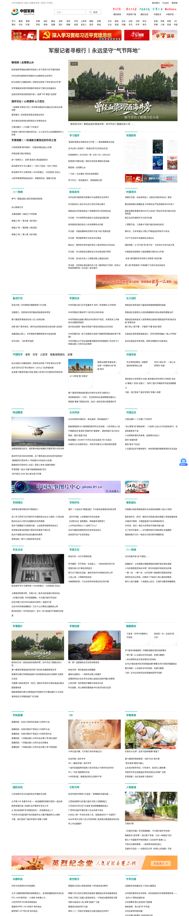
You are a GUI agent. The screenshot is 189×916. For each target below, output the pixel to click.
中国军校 (131, 384)
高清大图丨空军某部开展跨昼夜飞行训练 (28, 334)
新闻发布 (74, 192)
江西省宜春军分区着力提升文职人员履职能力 (87, 910)
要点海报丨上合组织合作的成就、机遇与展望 (144, 750)
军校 (38, 24)
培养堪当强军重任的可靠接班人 (25, 577)
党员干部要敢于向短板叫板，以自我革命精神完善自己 (34, 593)
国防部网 (117, 14)
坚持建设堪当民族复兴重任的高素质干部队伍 (30, 598)
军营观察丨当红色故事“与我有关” (139, 856)
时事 (28, 24)
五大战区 (131, 298)
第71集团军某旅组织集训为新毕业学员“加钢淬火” (89, 422)
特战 (99, 24)
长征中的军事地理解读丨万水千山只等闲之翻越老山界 (34, 674)
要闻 (21, 21)
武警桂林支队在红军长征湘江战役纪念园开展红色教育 (91, 746)
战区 (45, 21)
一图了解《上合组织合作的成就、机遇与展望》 (145, 736)
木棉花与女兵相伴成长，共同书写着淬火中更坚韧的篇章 (92, 507)
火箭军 (84, 21)
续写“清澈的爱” (131, 503)
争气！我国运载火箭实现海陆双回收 (26, 228)
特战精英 (18, 446)
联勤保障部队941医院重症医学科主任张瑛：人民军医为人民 (94, 489)
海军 (68, 21)
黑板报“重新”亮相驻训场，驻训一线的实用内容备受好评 (92, 431)
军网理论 (18, 541)
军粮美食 (131, 795)
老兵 (144, 24)
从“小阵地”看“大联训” (79, 405)
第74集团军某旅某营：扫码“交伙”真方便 (142, 838)
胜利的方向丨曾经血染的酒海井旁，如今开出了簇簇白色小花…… (36, 731)
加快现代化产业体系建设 (79, 602)
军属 (156, 21)
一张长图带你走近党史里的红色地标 (140, 741)
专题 (176, 24)
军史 (144, 21)
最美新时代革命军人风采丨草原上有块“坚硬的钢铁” (33, 498)
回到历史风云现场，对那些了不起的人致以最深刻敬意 (148, 674)
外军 (137, 24)
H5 (175, 21)
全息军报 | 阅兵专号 (76, 838)
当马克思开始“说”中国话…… (137, 653)
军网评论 (74, 541)
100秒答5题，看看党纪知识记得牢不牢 (85, 856)
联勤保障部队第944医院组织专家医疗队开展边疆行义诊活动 (37, 759)
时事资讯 (131, 192)
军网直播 (18, 795)
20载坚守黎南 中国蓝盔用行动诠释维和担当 (144, 589)
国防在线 (144, 14)
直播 (53, 24)
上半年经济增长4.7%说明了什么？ (83, 593)
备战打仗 (18, 298)
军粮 (156, 24)
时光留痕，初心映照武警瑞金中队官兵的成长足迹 (89, 755)
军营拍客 (74, 694)
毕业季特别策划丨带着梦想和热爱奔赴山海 (137, 407)
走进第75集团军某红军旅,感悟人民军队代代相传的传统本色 (37, 431)
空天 (131, 24)
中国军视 (170, 14)
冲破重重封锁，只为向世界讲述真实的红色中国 (88, 678)
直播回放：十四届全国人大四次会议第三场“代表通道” (34, 856)
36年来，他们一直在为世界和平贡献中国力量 (144, 593)
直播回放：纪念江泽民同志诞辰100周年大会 (30, 830)
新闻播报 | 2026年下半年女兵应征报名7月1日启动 (89, 503)
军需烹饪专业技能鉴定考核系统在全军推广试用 (145, 851)
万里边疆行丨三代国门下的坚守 (138, 482)
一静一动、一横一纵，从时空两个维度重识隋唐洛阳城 (148, 670)
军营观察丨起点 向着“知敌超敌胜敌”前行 (28, 503)
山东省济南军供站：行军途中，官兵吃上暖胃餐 (145, 847)
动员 (131, 21)
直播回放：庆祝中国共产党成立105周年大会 (30, 838)
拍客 (76, 24)
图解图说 (131, 694)
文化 (110, 24)
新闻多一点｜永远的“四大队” (164, 717)
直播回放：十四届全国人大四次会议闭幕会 (29, 851)
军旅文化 (74, 617)
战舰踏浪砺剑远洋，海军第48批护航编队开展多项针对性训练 (37, 482)
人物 (162, 24)
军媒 (169, 21)
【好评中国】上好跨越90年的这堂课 (83, 584)
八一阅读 (131, 617)
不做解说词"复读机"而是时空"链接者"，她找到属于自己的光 (93, 494)
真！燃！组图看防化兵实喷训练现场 (83, 730)
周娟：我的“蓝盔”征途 (77, 498)
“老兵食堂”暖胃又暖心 (134, 842)
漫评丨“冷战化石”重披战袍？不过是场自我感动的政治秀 (92, 577)
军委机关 (74, 298)
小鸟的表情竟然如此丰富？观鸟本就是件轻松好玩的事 (148, 665)
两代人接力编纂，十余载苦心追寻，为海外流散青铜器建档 (150, 678)
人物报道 (131, 867)
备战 (53, 21)
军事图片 (18, 694)
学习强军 (74, 135)
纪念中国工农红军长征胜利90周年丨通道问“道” (31, 669)
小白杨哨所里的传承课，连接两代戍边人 (142, 498)
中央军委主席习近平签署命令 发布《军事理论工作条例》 (92, 334)
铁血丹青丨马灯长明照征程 (79, 653)
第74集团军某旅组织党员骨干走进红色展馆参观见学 (33, 737)
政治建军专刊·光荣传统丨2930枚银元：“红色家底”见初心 (35, 653)
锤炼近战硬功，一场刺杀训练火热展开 (84, 742)
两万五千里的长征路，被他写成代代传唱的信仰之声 (90, 670)
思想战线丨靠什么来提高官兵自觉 (26, 606)
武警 (99, 21)
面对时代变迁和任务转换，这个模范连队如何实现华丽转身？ (37, 489)
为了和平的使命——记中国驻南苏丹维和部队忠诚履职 (148, 598)
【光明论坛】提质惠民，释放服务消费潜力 (86, 589)
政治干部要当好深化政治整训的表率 (26, 602)
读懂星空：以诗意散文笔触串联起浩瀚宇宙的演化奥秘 (148, 661)
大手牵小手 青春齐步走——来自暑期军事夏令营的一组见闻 (36, 910)
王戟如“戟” (129, 903)
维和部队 (131, 541)
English (166, 2)
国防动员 (18, 867)
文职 (137, 21)
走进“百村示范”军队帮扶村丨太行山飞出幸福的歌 (32, 426)
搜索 (95, 12)
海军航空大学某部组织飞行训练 (25, 764)
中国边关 (131, 446)
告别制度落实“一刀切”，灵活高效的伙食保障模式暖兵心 (92, 426)
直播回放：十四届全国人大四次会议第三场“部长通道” (34, 847)
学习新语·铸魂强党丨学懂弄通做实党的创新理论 (145, 732)
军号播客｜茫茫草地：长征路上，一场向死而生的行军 (91, 661)
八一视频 (18, 192)
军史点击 (18, 617)
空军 (76, 21)
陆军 (61, 21)
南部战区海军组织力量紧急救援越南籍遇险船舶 (145, 334)
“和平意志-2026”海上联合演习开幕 (26, 507)
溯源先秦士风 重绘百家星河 (80, 665)
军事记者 (158, 9)
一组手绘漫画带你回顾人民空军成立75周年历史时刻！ (91, 847)
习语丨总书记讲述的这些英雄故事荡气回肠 (143, 754)
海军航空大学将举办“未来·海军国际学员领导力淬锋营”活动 (150, 422)
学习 (13, 21)
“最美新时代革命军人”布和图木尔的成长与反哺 (31, 494)
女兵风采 (74, 446)
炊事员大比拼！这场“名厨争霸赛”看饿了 (142, 830)
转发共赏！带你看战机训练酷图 (81, 737)
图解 (68, 24)
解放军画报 (131, 9)
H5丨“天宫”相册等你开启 (79, 851)
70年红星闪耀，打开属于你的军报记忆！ (85, 830)
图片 (61, 24)
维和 (117, 21)
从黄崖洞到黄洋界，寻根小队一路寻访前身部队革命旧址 (35, 661)
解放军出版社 (171, 9)
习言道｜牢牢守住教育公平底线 (137, 717)
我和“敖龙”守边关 (132, 507)
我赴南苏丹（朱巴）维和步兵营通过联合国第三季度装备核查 (151, 584)
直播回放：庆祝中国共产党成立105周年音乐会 (31, 842)
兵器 (123, 24)
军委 (38, 21)
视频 (45, 24)
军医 (162, 21)
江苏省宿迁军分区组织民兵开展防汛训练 (28, 903)
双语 (169, 24)
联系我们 (156, 2)
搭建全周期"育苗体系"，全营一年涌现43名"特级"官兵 (107, 409)
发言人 (84, 24)
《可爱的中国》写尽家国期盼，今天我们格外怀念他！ (34, 665)
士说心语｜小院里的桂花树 (79, 674)
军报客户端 (131, 14)
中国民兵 (157, 14)
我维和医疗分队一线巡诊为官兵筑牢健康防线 (144, 602)
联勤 (91, 21)
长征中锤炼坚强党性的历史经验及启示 (84, 598)
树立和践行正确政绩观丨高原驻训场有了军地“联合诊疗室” (36, 422)
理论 (13, 24)
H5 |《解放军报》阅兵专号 (79, 842)
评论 (21, 24)
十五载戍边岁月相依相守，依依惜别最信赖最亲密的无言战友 (151, 512)
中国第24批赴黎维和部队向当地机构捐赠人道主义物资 (148, 577)
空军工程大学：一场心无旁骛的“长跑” (164, 407)
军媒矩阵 (131, 135)
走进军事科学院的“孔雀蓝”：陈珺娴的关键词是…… (90, 903)
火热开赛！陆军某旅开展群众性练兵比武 (85, 751)
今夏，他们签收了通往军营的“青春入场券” (143, 435)
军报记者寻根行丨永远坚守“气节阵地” (94, 50)
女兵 (110, 21)
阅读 (117, 24)
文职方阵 (74, 867)
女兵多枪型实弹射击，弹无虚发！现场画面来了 (88, 482)
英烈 (91, 24)
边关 (123, 21)
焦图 (28, 21)
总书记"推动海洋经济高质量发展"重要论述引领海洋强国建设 (151, 745)
